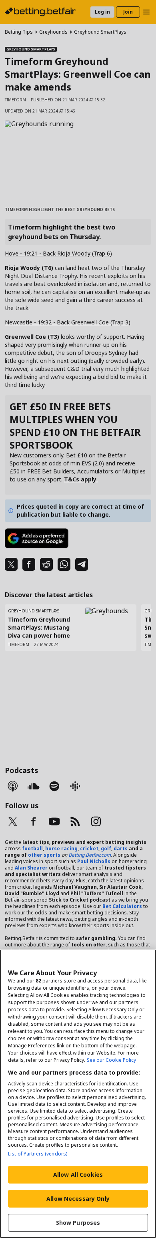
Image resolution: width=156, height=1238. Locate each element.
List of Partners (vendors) (37, 1153)
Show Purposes (78, 1222)
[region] (78, 1093)
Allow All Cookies (78, 1174)
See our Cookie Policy (111, 1060)
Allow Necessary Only (78, 1198)
